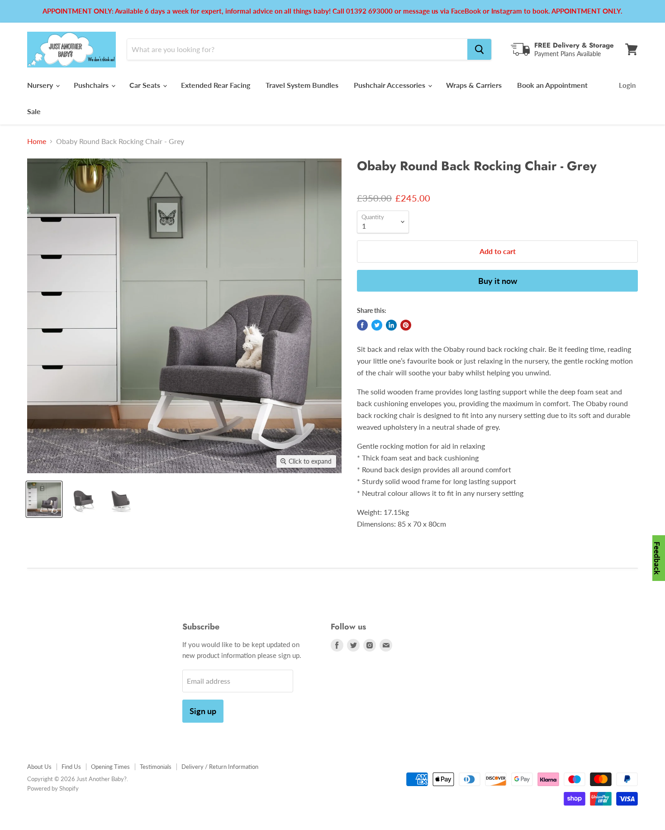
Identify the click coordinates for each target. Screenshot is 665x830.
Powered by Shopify (53, 788)
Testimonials (155, 766)
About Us (39, 766)
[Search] (479, 49)
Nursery (41, 85)
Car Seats (145, 85)
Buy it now (497, 281)
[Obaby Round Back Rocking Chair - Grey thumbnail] (44, 499)
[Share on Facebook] (362, 325)
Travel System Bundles (302, 85)
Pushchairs (92, 85)
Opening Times (110, 766)
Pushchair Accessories (390, 85)
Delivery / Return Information (219, 766)
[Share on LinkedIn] (391, 325)
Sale (34, 111)
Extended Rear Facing (215, 85)
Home (36, 141)
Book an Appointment (552, 85)
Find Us (71, 766)
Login (627, 85)
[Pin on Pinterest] (405, 325)
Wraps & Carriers (474, 85)
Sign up (203, 711)
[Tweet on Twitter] (376, 325)
